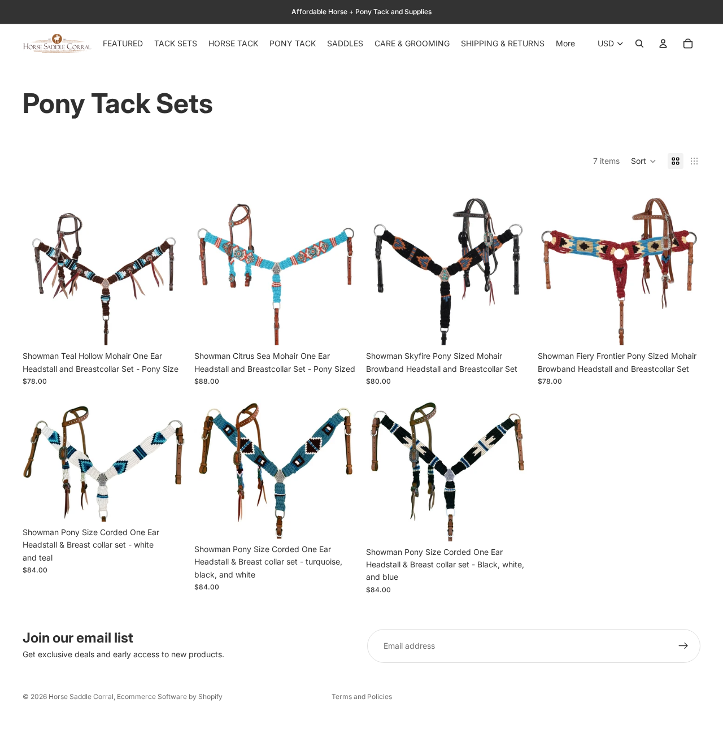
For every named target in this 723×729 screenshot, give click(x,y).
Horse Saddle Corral (81, 696)
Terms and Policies (362, 696)
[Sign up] (683, 646)
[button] (643, 161)
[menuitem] (565, 44)
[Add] (168, 328)
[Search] (639, 43)
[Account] (663, 43)
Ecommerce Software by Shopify (170, 696)
